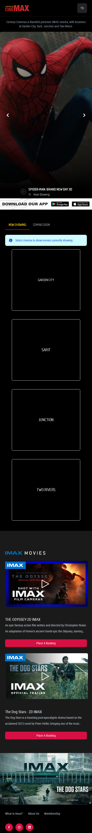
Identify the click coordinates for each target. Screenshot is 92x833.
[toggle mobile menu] (82, 8)
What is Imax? (14, 813)
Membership (52, 813)
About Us (33, 813)
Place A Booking (46, 643)
